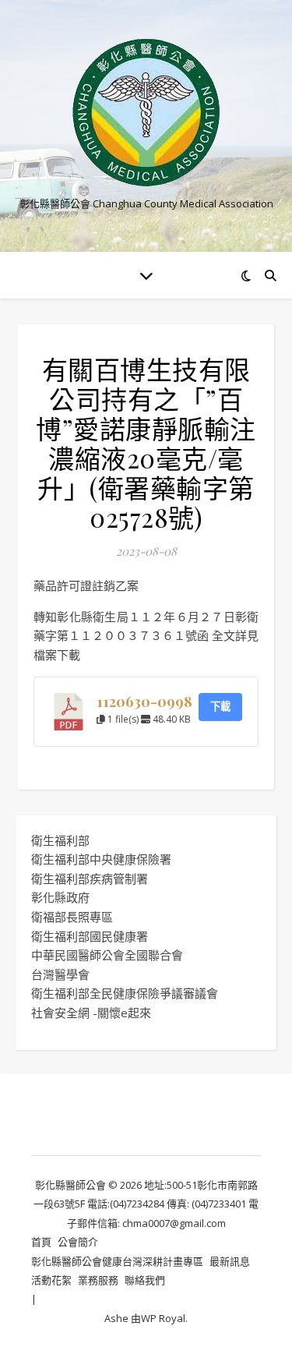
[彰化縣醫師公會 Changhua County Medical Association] (146, 112)
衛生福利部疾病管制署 (89, 878)
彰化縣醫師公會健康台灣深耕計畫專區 (117, 1261)
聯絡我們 (145, 1280)
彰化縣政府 (60, 897)
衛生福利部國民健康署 (89, 936)
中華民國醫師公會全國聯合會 (107, 955)
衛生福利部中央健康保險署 (101, 859)
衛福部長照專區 (72, 917)
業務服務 (98, 1280)
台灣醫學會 (60, 974)
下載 (220, 706)
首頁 (41, 1242)
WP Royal (163, 1318)
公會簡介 (78, 1242)
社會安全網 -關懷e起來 (91, 1012)
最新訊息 (229, 1261)
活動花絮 (51, 1280)
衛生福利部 (60, 840)
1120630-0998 (144, 701)
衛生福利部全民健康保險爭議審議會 (124, 993)
